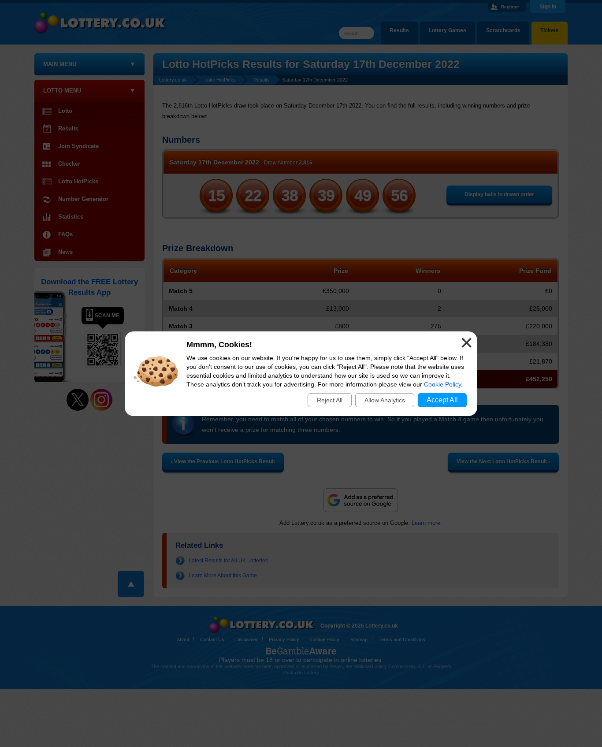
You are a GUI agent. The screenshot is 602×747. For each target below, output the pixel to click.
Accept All (442, 400)
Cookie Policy (442, 384)
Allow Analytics (384, 400)
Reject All (329, 400)
